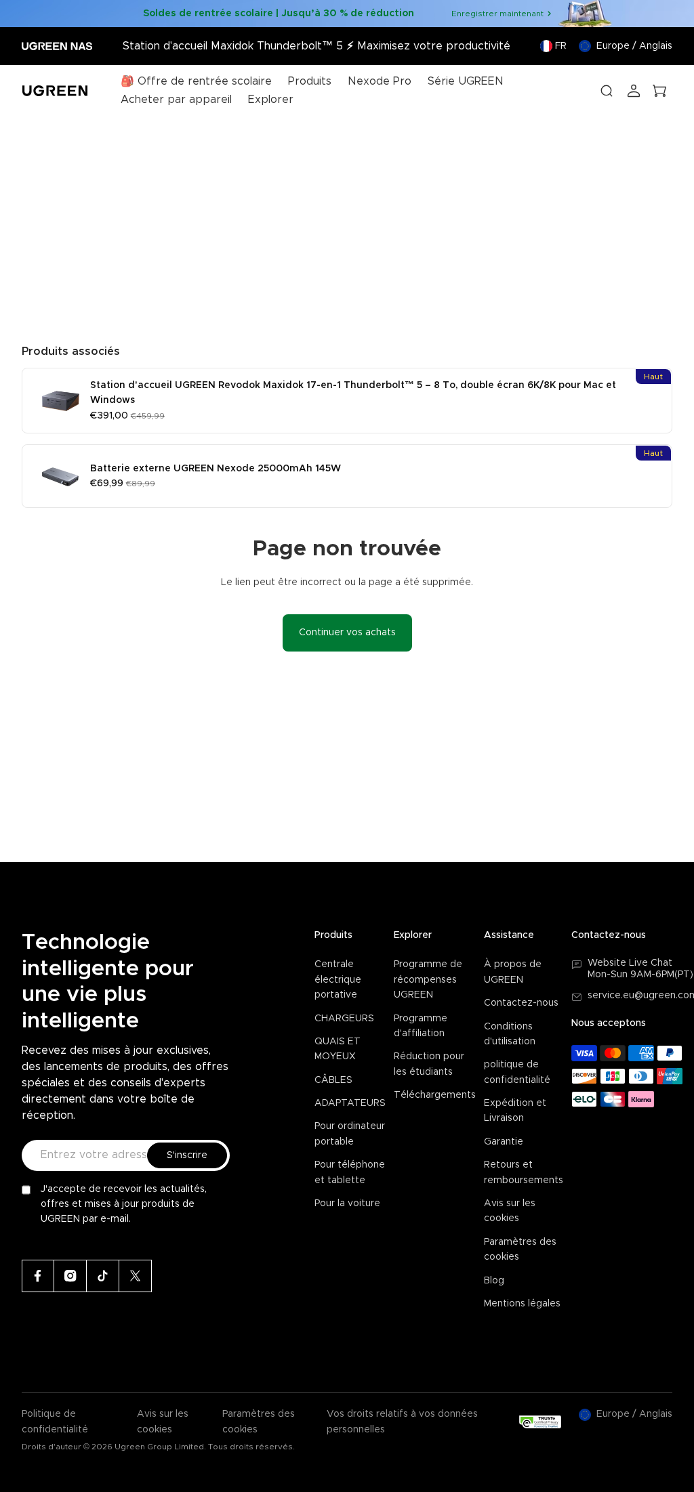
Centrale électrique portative (337, 980)
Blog (494, 1280)
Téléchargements (435, 1095)
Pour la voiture (347, 1203)
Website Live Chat (630, 963)
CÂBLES (333, 1080)
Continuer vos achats (347, 632)
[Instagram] (70, 1276)
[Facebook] (38, 1276)
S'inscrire (187, 1155)
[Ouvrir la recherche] (606, 91)
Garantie (503, 1142)
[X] (135, 1276)
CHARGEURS (344, 1018)
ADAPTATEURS (350, 1103)
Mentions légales (522, 1303)
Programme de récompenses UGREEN (428, 980)
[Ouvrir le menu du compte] (634, 91)
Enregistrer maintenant (497, 13)
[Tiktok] (103, 1276)
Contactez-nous (521, 1003)
